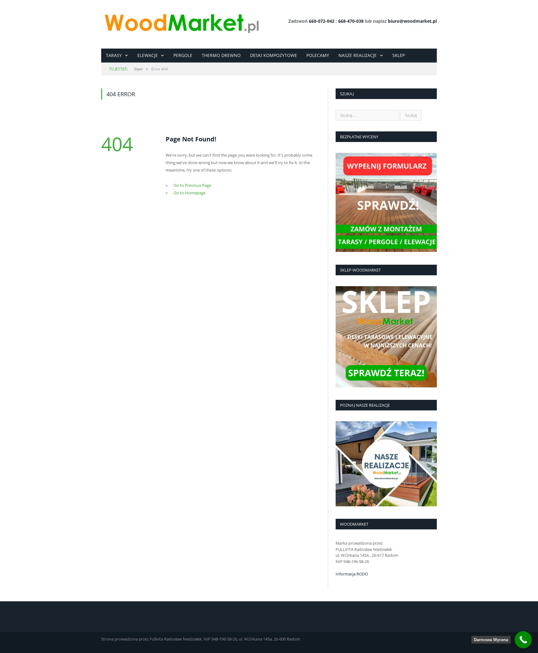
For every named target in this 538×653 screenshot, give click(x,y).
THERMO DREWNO (221, 55)
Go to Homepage (189, 193)
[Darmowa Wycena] (523, 639)
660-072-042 (321, 21)
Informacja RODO (352, 574)
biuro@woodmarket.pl (412, 21)
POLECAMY (317, 55)
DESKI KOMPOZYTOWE (273, 55)
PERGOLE (182, 55)
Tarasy (114, 55)
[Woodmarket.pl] (181, 21)
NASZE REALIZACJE (357, 55)
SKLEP (398, 55)
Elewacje (147, 55)
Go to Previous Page (192, 185)
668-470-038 (351, 21)
